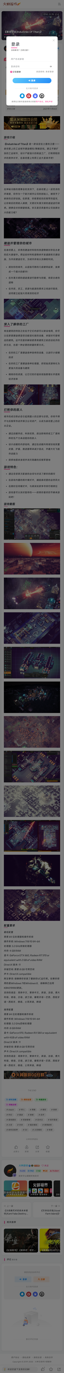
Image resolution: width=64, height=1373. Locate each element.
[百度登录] (35, 95)
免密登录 (50, 71)
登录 (33, 80)
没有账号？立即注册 (19, 50)
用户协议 (39, 102)
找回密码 (40, 71)
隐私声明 (49, 102)
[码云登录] (28, 95)
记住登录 (17, 72)
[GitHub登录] (41, 95)
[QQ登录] (22, 95)
